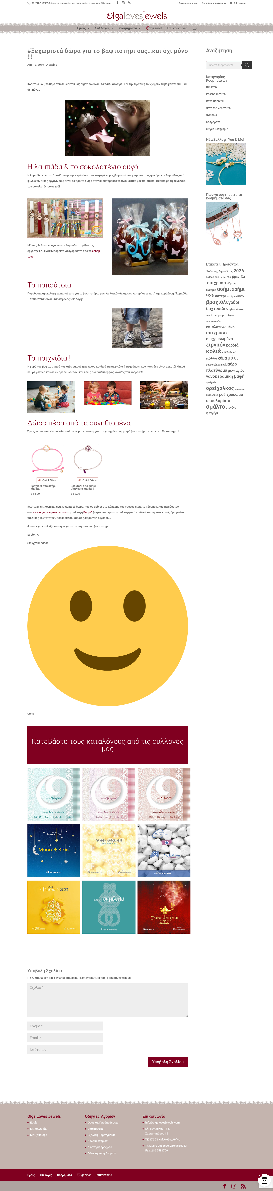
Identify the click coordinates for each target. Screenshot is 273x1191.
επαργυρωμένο (213, 321)
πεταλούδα (212, 395)
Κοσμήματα (128, 28)
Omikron (211, 87)
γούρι (233, 302)
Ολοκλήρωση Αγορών (214, 3)
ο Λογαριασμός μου (187, 3)
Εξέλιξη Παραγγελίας (101, 1135)
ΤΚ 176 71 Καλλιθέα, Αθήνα (162, 1139)
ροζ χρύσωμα (231, 394)
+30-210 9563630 (40, 3)
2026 (239, 270)
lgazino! (156, 28)
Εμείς (81, 28)
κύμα (222, 358)
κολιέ (213, 351)
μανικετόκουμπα (215, 364)
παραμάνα (239, 389)
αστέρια (231, 296)
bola (217, 276)
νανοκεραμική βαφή (225, 376)
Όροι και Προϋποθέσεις (103, 1122)
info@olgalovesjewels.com (162, 1122)
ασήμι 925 (225, 277)
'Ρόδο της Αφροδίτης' (219, 271)
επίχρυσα (230, 315)
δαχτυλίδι (215, 308)
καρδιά (232, 345)
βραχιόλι (238, 277)
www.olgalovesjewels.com (49, 512)
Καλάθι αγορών (98, 1140)
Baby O (87, 512)
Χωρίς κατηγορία (217, 129)
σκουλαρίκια (218, 400)
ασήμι (224, 289)
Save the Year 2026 (218, 108)
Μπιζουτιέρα (38, 1135)
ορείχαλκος (220, 388)
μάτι (232, 358)
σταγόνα (231, 407)
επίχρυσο (216, 282)
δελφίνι (230, 309)
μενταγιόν (236, 370)
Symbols (211, 115)
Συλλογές (102, 28)
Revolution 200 (215, 101)
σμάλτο (215, 406)
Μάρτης (231, 283)
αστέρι (220, 296)
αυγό (240, 296)
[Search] (247, 65)
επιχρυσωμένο (219, 339)
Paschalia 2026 (216, 94)
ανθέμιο (211, 290)
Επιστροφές (95, 1128)
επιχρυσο (216, 333)
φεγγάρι (212, 413)
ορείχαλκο (212, 382)
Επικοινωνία (177, 28)
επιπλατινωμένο (220, 327)
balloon (210, 277)
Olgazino (51, 64)
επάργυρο (219, 315)
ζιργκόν (215, 345)
